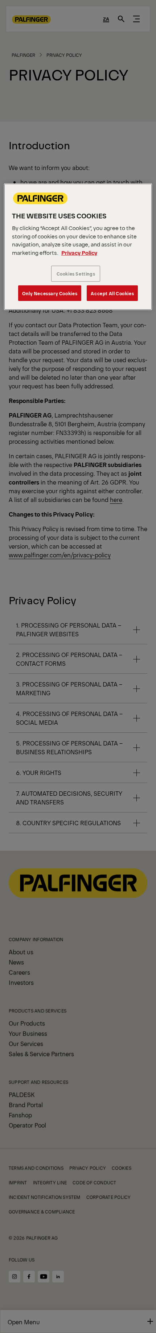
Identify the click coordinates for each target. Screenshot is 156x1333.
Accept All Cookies (112, 293)
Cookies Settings (76, 273)
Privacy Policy (79, 252)
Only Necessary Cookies (49, 293)
